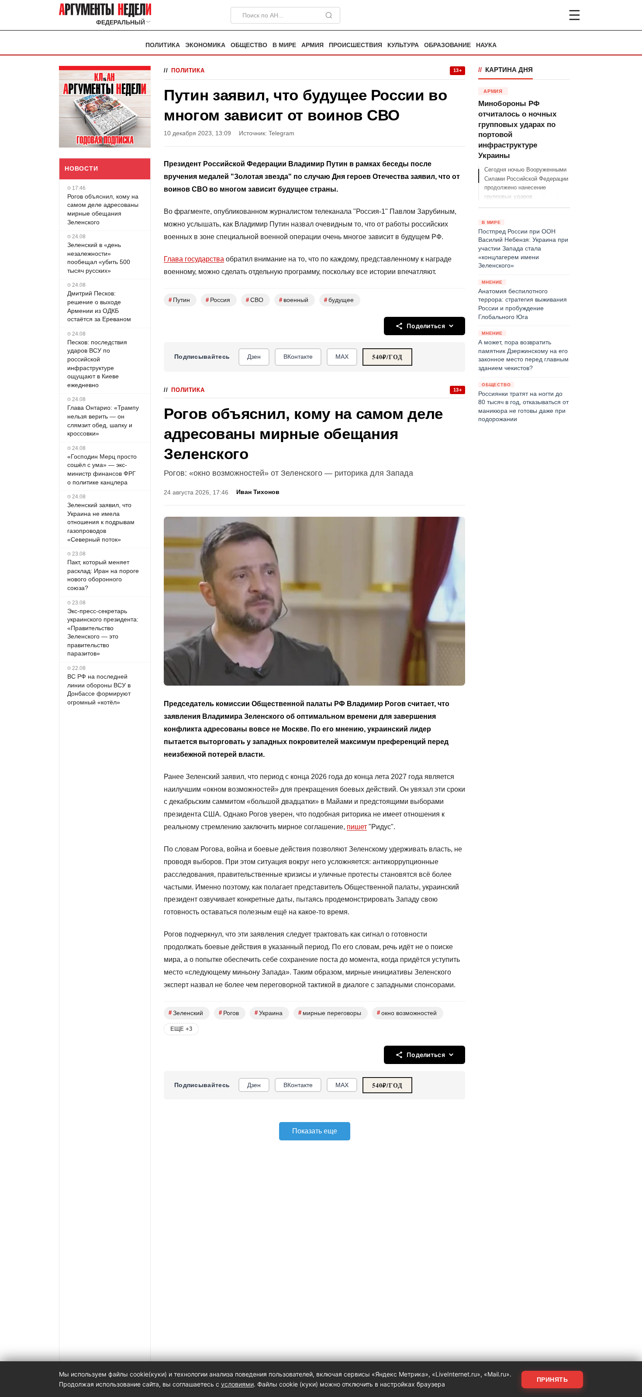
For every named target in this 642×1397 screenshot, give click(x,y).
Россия (218, 300)
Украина (269, 1012)
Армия (312, 45)
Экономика (205, 45)
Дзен (254, 356)
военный (293, 300)
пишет (357, 827)
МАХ (342, 356)
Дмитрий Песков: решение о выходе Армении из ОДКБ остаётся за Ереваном (99, 306)
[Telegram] (529, 15)
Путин (179, 300)
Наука (486, 45)
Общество (249, 45)
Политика (162, 45)
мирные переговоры (329, 1012)
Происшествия (355, 45)
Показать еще (314, 1131)
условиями (237, 1384)
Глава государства (194, 259)
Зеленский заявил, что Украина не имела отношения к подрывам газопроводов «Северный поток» (101, 521)
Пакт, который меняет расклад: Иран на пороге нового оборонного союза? (103, 575)
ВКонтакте (298, 356)
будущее (339, 300)
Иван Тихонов (258, 492)
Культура (403, 45)
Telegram (281, 133)
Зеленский (186, 1012)
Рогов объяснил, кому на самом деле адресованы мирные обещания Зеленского (102, 209)
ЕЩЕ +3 (181, 1029)
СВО (254, 300)
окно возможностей (407, 1012)
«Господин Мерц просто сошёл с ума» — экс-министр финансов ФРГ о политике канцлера (102, 469)
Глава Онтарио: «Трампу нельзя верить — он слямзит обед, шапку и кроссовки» (103, 420)
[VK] (550, 15)
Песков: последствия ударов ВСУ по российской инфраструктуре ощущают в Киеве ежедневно (97, 363)
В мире (284, 45)
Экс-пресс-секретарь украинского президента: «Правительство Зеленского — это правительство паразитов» (102, 632)
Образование (447, 45)
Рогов (229, 1012)
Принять (552, 1379)
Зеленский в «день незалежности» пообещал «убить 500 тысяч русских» (98, 257)
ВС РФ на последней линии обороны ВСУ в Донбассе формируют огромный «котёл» (99, 689)
